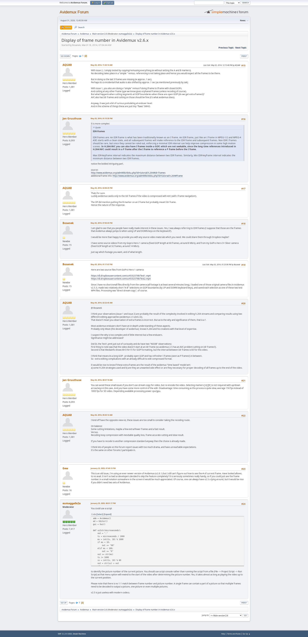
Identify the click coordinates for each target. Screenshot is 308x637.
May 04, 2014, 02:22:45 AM (101, 302)
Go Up (63, 603)
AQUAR (67, 65)
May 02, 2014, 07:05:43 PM (101, 223)
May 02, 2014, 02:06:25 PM (101, 188)
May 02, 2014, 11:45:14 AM (101, 65)
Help (223, 634)
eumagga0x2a (125, 33)
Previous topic (226, 47)
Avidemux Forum (74, 12)
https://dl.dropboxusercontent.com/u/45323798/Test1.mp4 (121, 275)
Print (244, 56)
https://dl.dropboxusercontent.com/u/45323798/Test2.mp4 (121, 278)
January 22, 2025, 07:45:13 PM (103, 468)
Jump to (205, 615)
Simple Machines (79, 634)
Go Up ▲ (246, 634)
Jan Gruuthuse (72, 118)
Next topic (241, 47)
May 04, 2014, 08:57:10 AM (101, 380)
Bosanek (68, 223)
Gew (65, 468)
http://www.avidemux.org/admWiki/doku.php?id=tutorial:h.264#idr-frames (128, 172)
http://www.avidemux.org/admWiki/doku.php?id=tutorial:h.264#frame (148, 175)
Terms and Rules (234, 634)
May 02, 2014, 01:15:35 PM (101, 118)
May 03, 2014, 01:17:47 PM (101, 264)
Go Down (65, 56)
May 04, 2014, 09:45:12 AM (101, 415)
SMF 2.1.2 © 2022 (65, 634)
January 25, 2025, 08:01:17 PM (103, 503)
